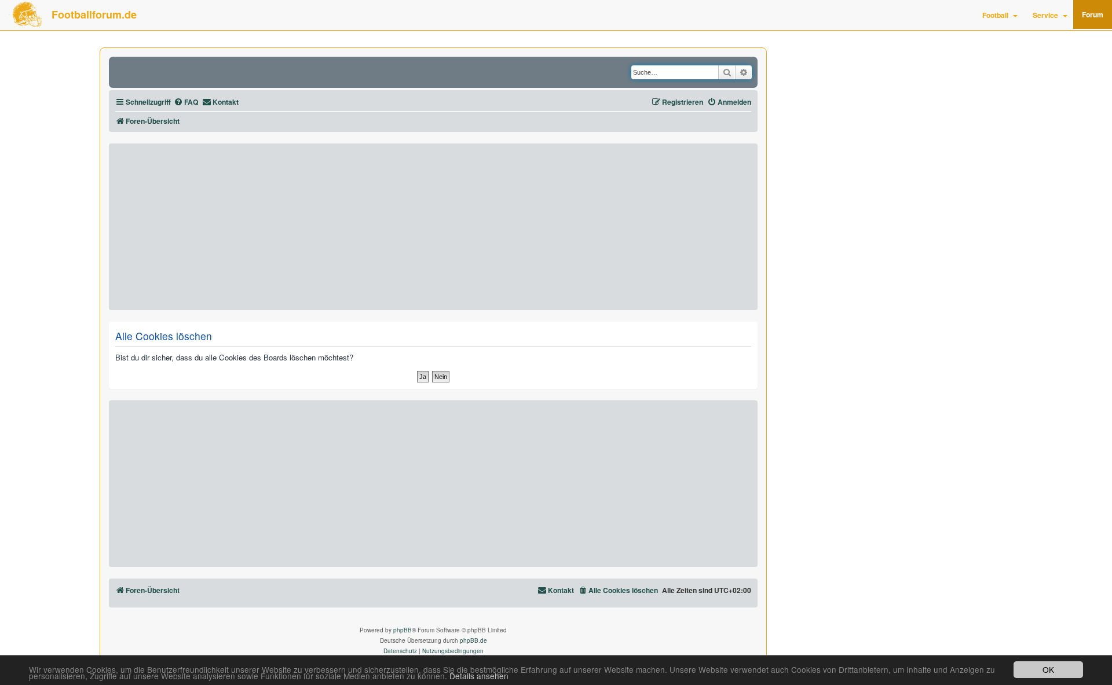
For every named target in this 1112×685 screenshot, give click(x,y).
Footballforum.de (94, 14)
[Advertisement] (433, 227)
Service (1045, 15)
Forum (1092, 14)
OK (1048, 669)
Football (995, 15)
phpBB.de (473, 640)
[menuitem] (186, 102)
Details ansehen (479, 676)
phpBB (402, 630)
